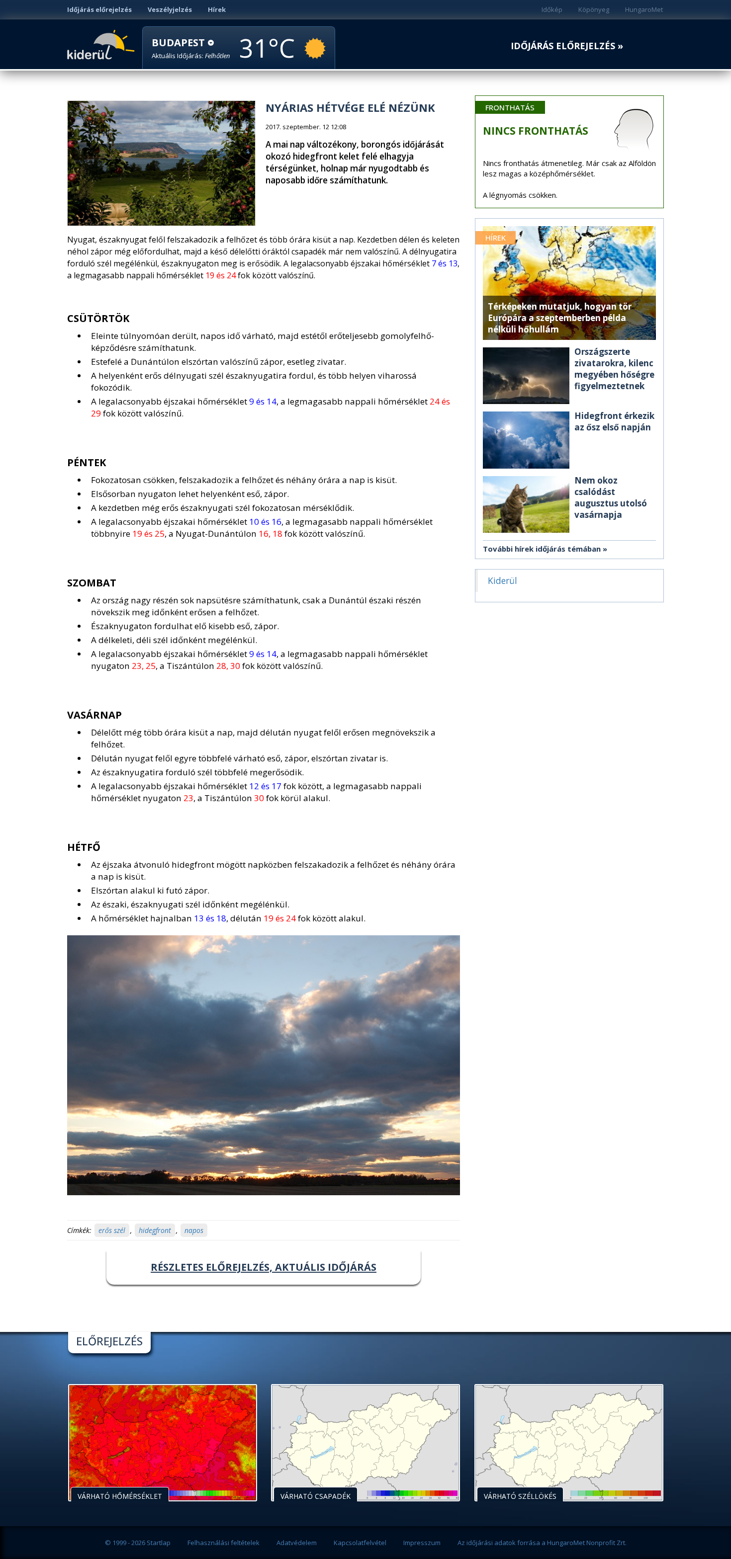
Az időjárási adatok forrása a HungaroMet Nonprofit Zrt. (542, 1542)
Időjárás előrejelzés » (567, 46)
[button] (191, 48)
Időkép (552, 9)
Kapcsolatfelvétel (360, 1542)
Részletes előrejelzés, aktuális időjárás (263, 1267)
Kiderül (102, 44)
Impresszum (422, 1542)
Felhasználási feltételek (223, 1542)
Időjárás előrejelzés (99, 9)
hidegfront (155, 1230)
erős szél (111, 1230)
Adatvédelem (296, 1542)
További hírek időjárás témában (542, 549)
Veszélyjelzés (170, 9)
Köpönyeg (593, 9)
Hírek (217, 9)
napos (193, 1230)
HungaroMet (644, 9)
